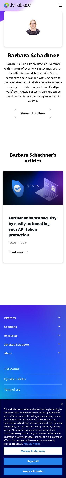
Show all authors (33, 113)
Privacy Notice (32, 443)
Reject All (32, 461)
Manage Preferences (33, 450)
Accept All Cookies (33, 471)
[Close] (62, 404)
